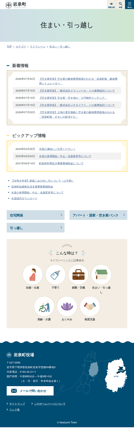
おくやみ (67, 319)
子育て (55, 287)
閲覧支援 (111, 7)
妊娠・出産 (32, 287)
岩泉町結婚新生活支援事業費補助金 (32, 186)
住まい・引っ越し (59, 46)
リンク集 (14, 409)
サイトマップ (17, 403)
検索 (120, 7)
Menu (129, 7)
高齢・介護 (44, 319)
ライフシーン (38, 46)
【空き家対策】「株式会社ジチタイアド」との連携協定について (77, 105)
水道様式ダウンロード (24, 198)
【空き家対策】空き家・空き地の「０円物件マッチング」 (73, 98)
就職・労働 (78, 287)
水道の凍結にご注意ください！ (57, 149)
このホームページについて (50, 403)
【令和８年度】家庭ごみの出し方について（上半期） (42, 181)
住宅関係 (16, 215)
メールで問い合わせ (33, 391)
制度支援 (90, 319)
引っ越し (16, 227)
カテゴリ (21, 46)
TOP (9, 46)
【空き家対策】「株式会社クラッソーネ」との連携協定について (77, 90)
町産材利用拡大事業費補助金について (61, 163)
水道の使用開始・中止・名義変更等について (65, 156)
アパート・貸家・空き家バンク (95, 215)
